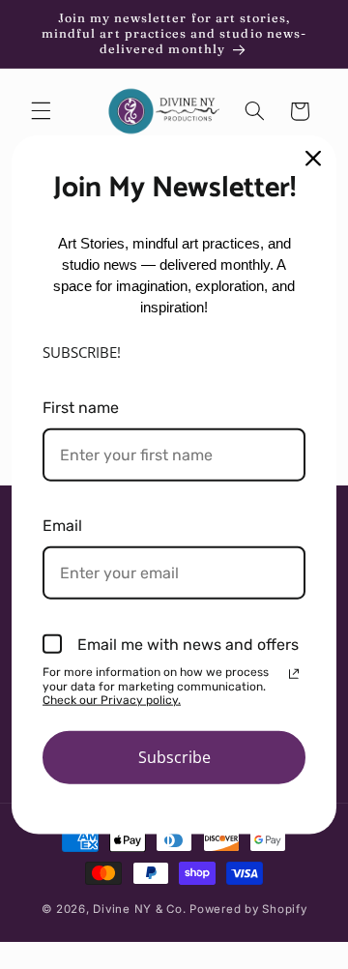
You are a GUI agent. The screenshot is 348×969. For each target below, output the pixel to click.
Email (62, 525)
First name (81, 406)
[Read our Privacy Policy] (293, 674)
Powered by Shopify (247, 909)
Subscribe (174, 756)
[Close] (313, 158)
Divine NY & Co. (139, 909)
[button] (40, 111)
